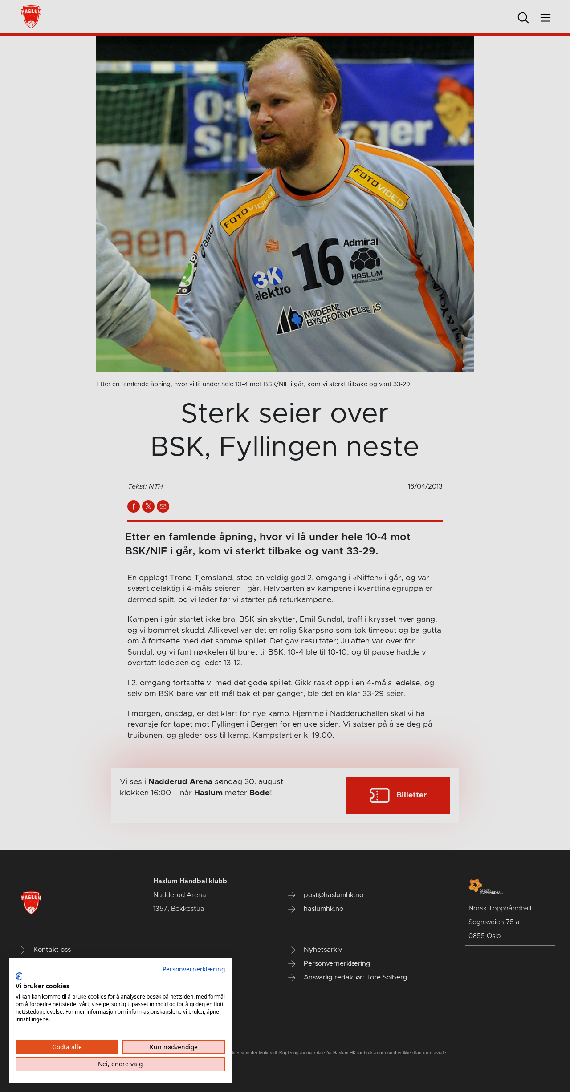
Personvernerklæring (194, 969)
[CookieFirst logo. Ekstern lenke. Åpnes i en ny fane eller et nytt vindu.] (19, 976)
